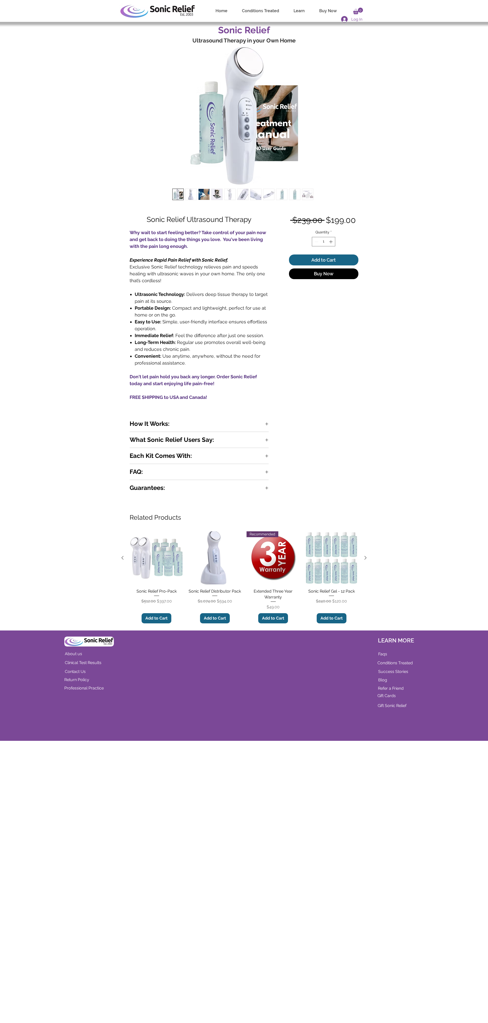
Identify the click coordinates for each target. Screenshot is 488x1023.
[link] (358, 11)
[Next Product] (365, 840)
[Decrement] (316, 254)
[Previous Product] (122, 840)
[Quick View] (156, 840)
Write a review (130, 537)
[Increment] (331, 254)
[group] (244, 859)
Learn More (325, 235)
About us (73, 936)
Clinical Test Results (83, 944)
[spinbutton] (323, 254)
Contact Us (75, 953)
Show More (138, 581)
